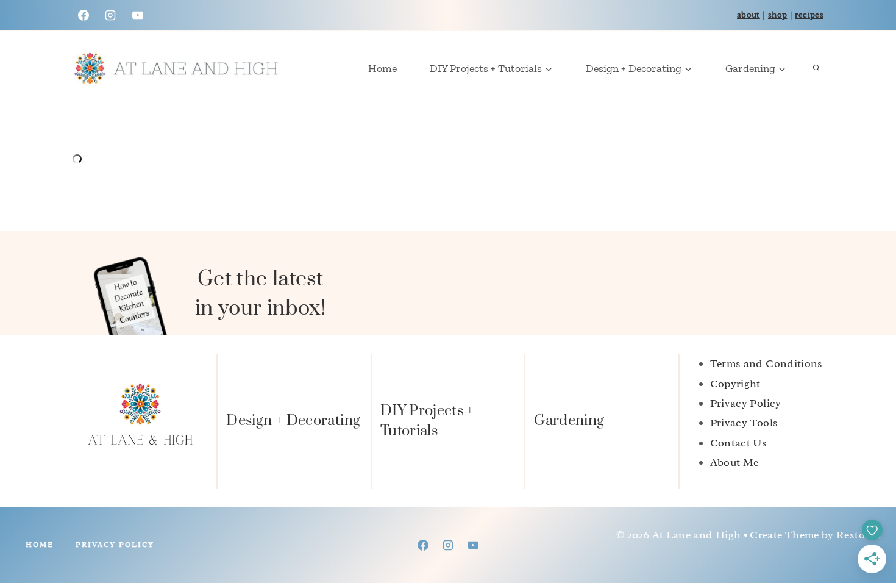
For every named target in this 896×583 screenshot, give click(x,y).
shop (777, 15)
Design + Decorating (293, 421)
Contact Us (738, 442)
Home (382, 68)
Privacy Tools (744, 422)
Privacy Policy (745, 403)
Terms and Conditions (766, 363)
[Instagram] (110, 15)
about (748, 15)
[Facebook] (83, 15)
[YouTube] (138, 15)
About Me (734, 462)
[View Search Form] (816, 68)
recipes (809, 15)
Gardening (569, 421)
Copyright (735, 383)
